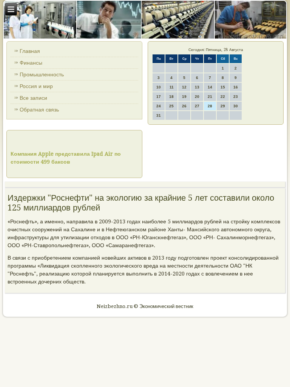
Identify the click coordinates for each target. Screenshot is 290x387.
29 (223, 106)
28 (210, 106)
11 (172, 87)
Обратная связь (39, 110)
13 (197, 87)
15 (223, 87)
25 (171, 106)
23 (235, 96)
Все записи (33, 98)
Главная (30, 51)
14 (210, 87)
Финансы (31, 63)
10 (158, 87)
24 (158, 106)
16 (235, 87)
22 (223, 96)
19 (184, 96)
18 (171, 96)
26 (184, 106)
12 (184, 87)
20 (197, 96)
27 (197, 106)
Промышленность (42, 74)
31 (158, 115)
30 (235, 106)
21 (210, 96)
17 (158, 96)
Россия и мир (36, 86)
